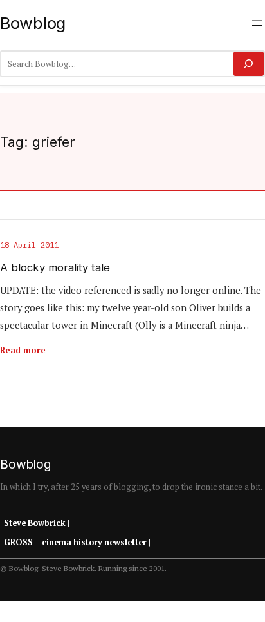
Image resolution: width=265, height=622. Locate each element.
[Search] (248, 64)
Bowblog (33, 23)
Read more (23, 350)
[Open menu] (257, 23)
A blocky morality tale (55, 267)
